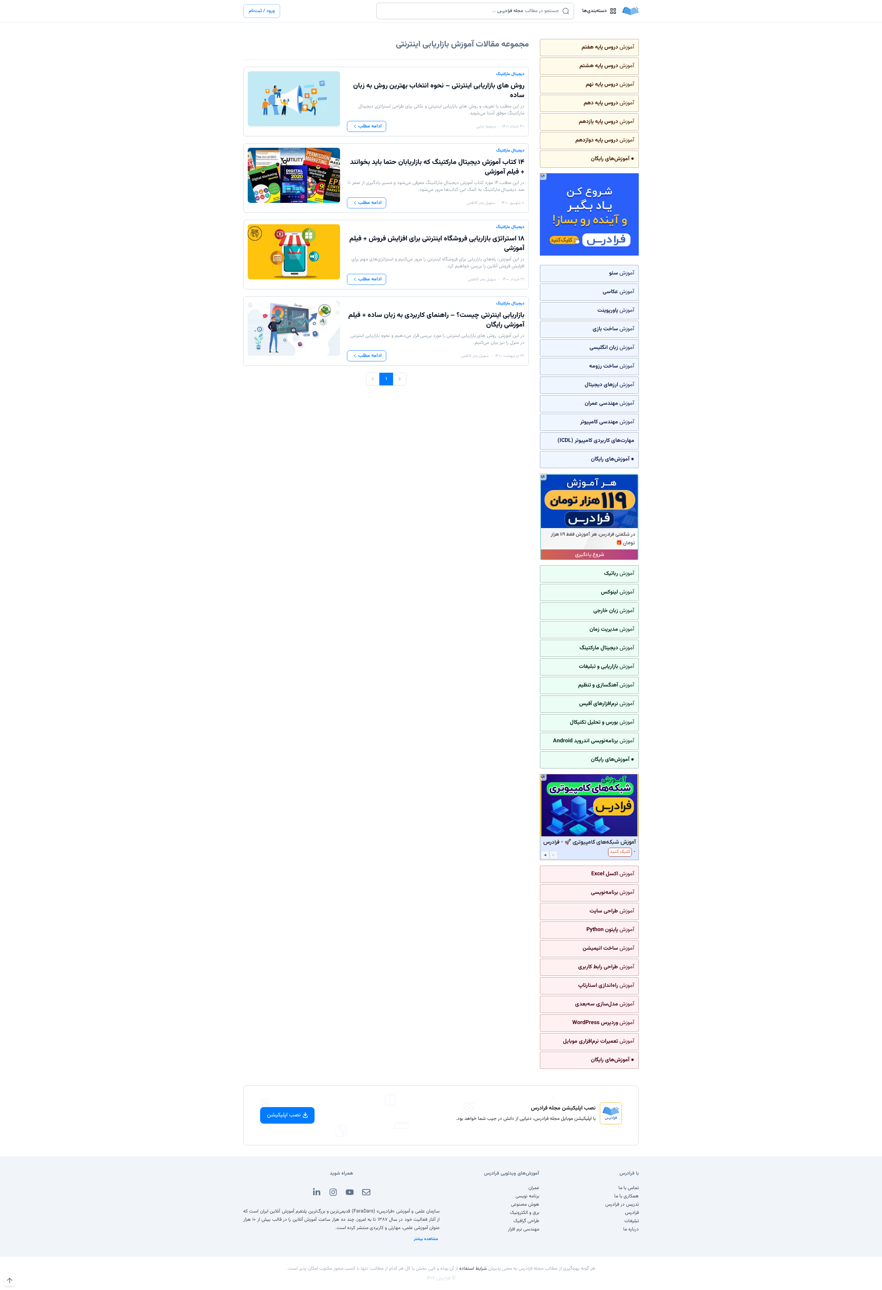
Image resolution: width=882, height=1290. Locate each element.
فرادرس (632, 1213)
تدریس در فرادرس (622, 1204)
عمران (534, 1188)
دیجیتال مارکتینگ (510, 74)
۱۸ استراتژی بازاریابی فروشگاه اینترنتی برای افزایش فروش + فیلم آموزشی (436, 243)
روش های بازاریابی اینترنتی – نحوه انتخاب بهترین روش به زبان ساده (438, 90)
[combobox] (470, 11)
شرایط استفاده (473, 1268)
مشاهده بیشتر (426, 1239)
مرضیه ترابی (486, 126)
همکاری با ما (626, 1196)
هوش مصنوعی (525, 1204)
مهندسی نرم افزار (523, 1229)
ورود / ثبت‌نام (262, 11)
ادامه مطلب (370, 126)
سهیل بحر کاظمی (481, 203)
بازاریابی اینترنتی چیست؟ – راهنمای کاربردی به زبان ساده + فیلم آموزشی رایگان (436, 320)
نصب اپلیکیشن (284, 1115)
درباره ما (631, 1229)
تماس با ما (628, 1188)
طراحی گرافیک (526, 1221)
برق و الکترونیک (524, 1213)
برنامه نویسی (527, 1196)
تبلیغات (631, 1221)
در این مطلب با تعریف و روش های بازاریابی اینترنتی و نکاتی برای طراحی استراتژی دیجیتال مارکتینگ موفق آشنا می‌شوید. (441, 110)
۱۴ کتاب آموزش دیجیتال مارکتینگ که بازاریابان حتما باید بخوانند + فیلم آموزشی (437, 167)
